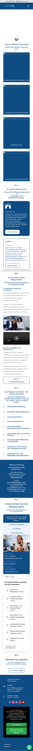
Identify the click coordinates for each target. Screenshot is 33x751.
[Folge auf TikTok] (20, 702)
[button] (29, 747)
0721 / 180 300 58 (10, 556)
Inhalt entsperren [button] (16, 724)
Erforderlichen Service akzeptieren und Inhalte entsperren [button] (16, 730)
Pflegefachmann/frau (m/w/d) (17, 639)
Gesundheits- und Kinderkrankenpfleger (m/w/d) (17, 617)
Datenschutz (7, 746)
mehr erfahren (12, 232)
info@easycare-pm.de (11, 572)
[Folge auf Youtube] (23, 702)
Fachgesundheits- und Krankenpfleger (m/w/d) (16, 598)
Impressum (6, 744)
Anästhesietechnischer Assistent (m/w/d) (17, 625)
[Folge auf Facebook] (9, 702)
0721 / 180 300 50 (10, 564)
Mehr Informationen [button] (16, 721)
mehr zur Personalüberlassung (16, 380)
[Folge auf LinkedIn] (16, 702)
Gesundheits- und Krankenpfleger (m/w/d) (16, 608)
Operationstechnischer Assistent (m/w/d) (17, 632)
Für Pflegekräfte (7, 23)
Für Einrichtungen (8, 28)
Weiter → (10, 647)
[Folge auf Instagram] (13, 702)
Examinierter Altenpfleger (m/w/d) (17, 590)
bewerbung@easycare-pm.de (13, 558)
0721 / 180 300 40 (10, 569)
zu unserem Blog (16, 670)
